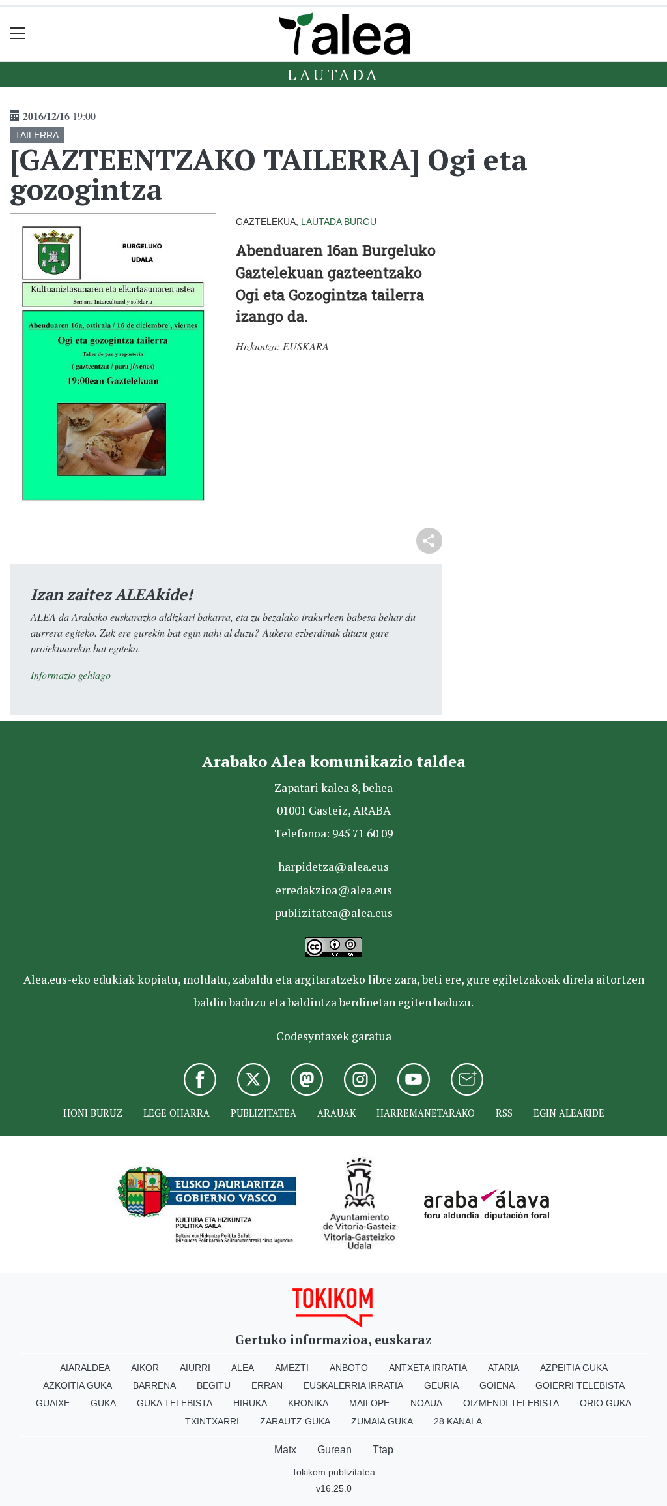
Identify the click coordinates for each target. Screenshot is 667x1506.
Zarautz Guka (295, 1421)
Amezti (292, 1368)
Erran (267, 1385)
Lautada (333, 74)
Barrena (154, 1385)
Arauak (336, 1113)
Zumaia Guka (382, 1421)
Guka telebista (174, 1403)
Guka (103, 1403)
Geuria (441, 1385)
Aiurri (195, 1368)
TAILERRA (37, 135)
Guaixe (53, 1403)
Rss (504, 1113)
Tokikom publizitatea (333, 1472)
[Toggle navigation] (18, 33)
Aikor (145, 1368)
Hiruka (250, 1403)
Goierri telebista (580, 1385)
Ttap (383, 1449)
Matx (285, 1449)
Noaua (426, 1403)
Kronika (308, 1403)
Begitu (214, 1385)
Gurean (334, 1449)
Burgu (360, 222)
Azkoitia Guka (77, 1385)
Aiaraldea (85, 1368)
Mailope (369, 1403)
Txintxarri (212, 1421)
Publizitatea (263, 1113)
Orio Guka (605, 1403)
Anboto (349, 1368)
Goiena (497, 1385)
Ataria (503, 1368)
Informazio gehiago (71, 675)
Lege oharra (176, 1113)
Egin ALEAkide (568, 1113)
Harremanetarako (425, 1113)
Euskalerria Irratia (353, 1385)
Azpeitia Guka (574, 1368)
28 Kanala (458, 1421)
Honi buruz (92, 1113)
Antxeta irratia (428, 1368)
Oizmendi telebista (511, 1403)
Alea (242, 1368)
